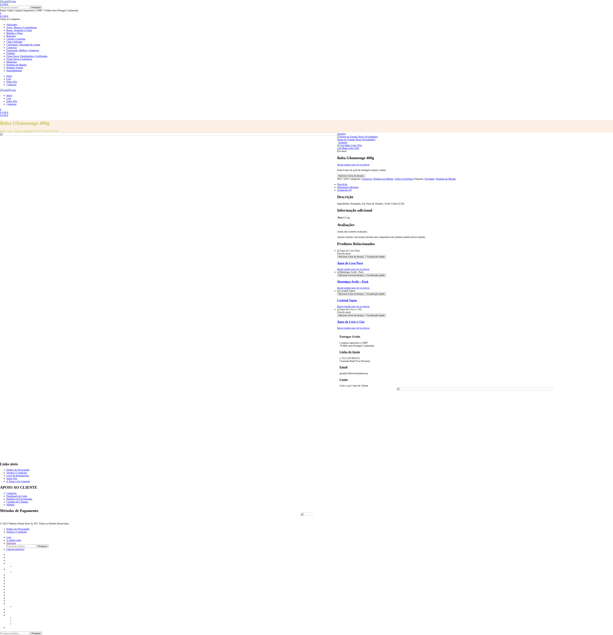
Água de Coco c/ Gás (350, 321)
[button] (8, 627)
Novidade (429, 179)
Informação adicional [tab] (347, 187)
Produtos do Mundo (383, 179)
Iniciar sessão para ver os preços (353, 164)
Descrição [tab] (342, 184)
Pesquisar (36, 7)
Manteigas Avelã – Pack (352, 281)
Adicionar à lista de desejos (351, 176)
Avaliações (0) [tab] (344, 190)
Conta (344, 379)
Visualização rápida (376, 257)
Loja (10, 131)
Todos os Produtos (23, 131)
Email (343, 367)
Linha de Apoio (350, 352)
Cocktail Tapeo (347, 300)
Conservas (366, 179)
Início (3, 131)
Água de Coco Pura (350, 263)
